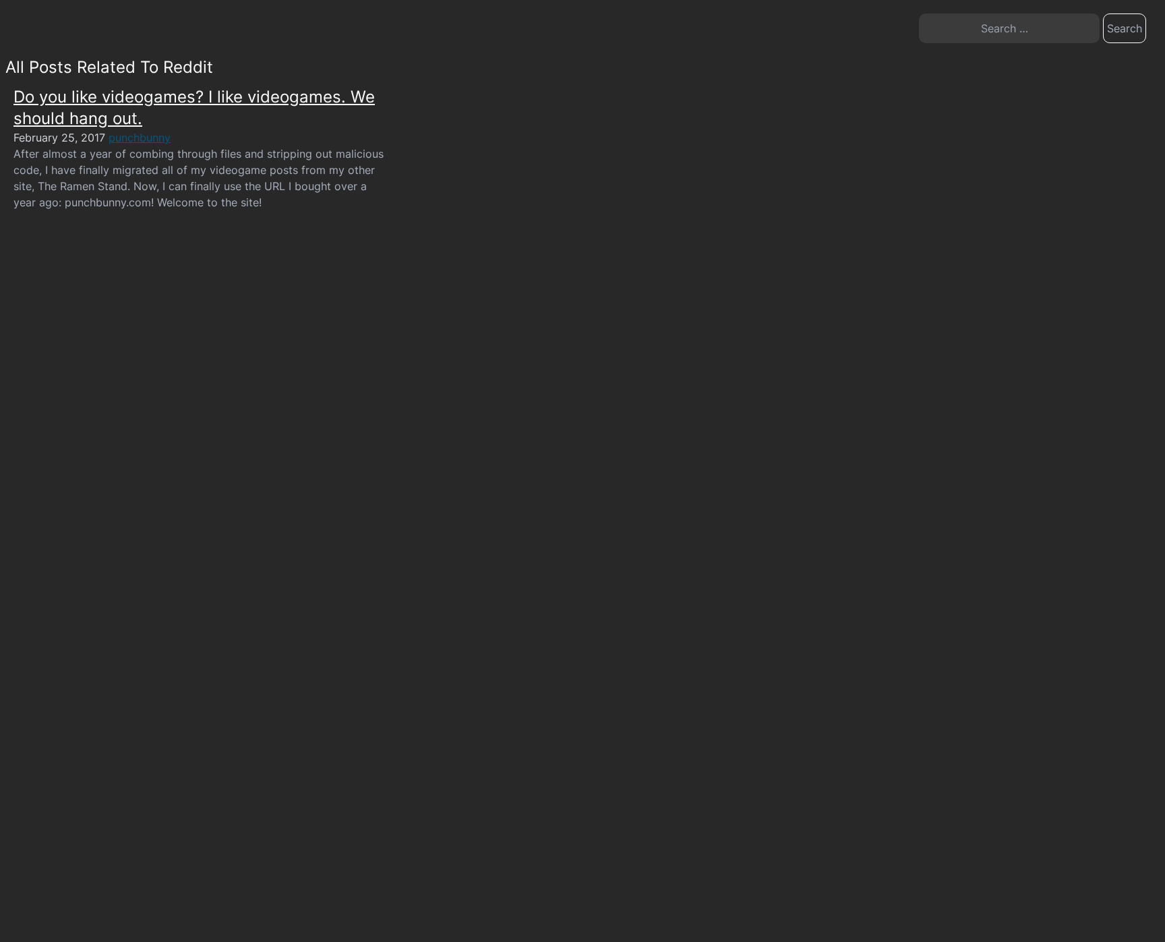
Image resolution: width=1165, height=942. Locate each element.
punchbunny (140, 137)
